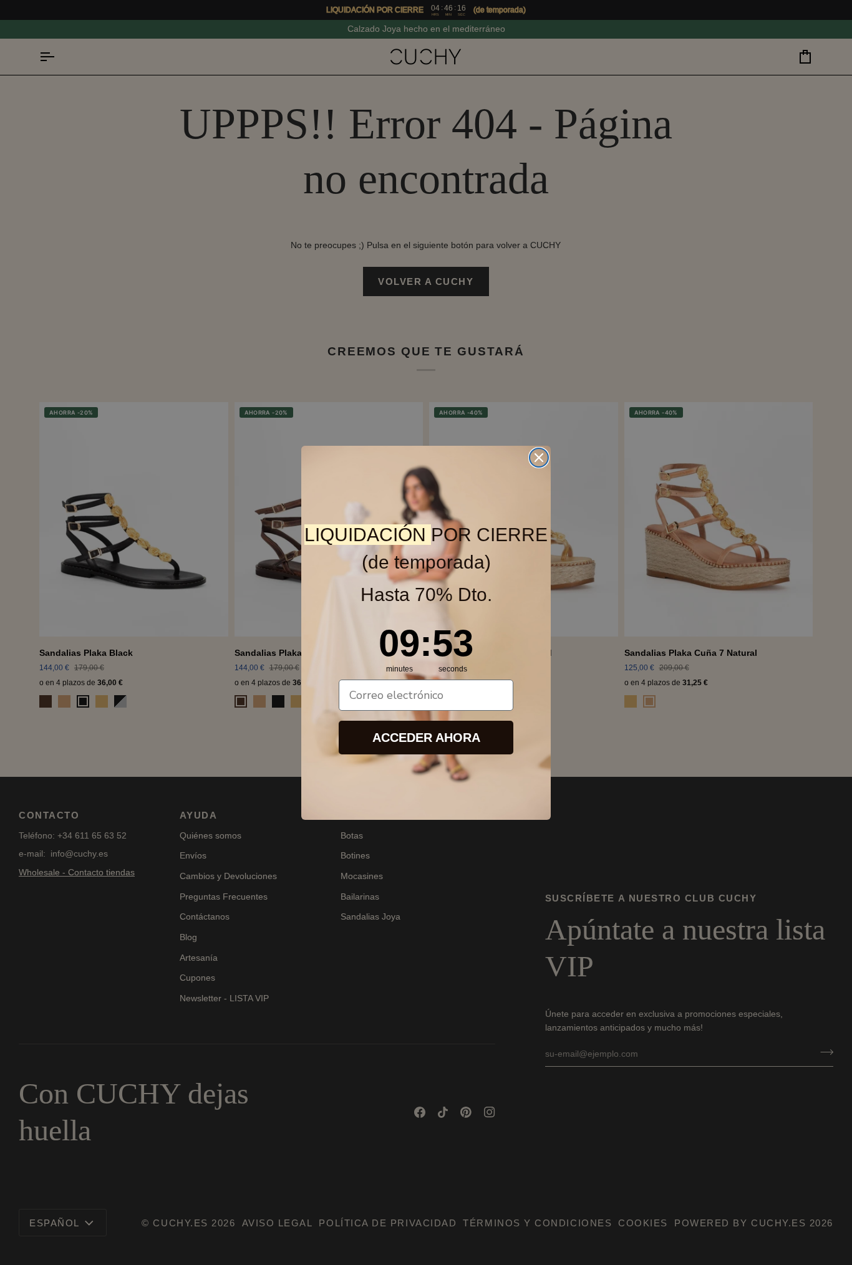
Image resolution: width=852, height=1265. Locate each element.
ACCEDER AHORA (426, 737)
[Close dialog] (539, 457)
